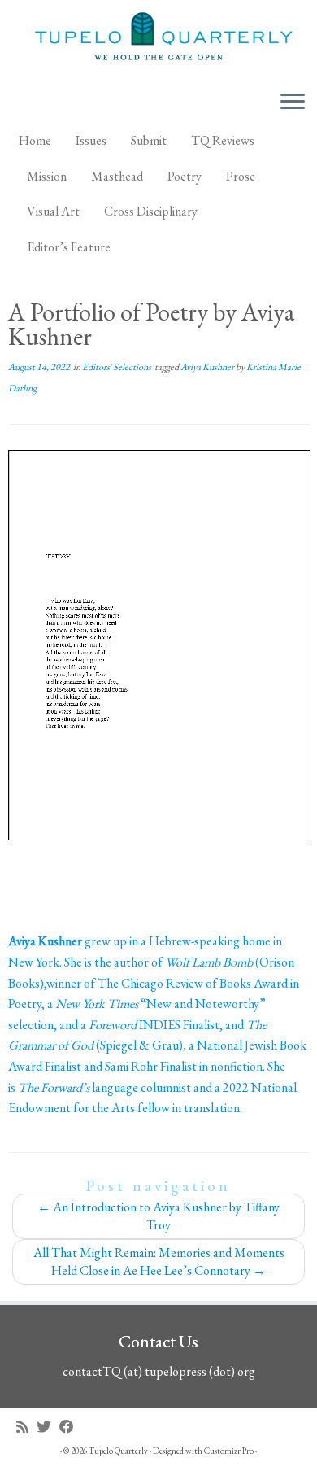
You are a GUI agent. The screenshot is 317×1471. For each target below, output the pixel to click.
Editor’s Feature (69, 246)
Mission (47, 176)
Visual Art (53, 211)
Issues (91, 140)
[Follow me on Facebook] (70, 1426)
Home (35, 140)
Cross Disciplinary (151, 211)
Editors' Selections (117, 366)
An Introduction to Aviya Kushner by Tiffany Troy (158, 1215)
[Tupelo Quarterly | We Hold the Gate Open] (158, 38)
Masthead (117, 176)
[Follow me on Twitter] (48, 1426)
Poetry (184, 176)
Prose (240, 176)
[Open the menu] (292, 102)
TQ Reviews (222, 140)
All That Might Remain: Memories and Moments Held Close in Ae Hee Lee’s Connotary (158, 1261)
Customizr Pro (229, 1450)
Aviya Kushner (208, 366)
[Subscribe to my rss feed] (26, 1426)
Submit (149, 140)
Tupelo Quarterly (118, 1450)
